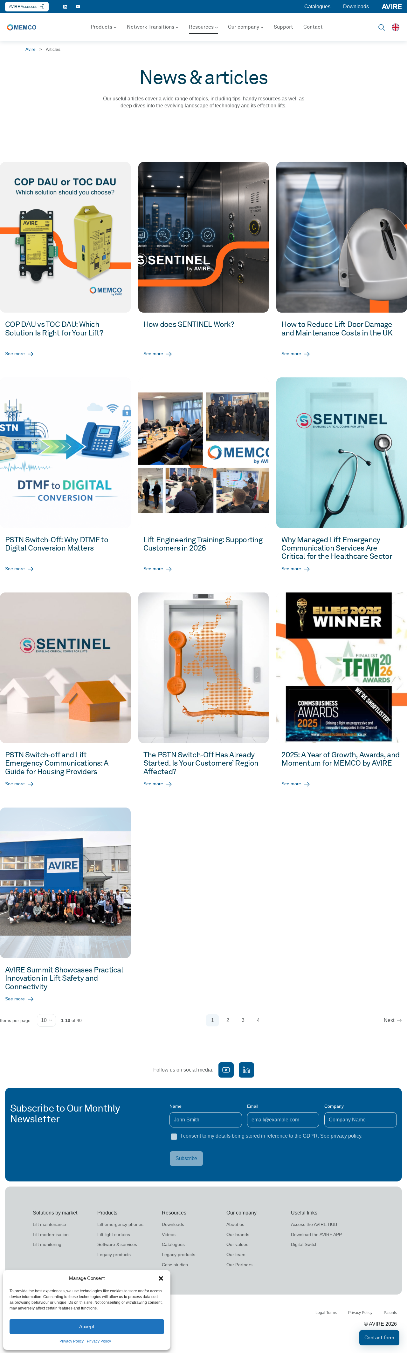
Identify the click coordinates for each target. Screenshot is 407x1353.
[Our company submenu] (262, 27)
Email (252, 1106)
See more (15, 353)
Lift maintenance (49, 1224)
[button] (161, 1278)
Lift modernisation (51, 1234)
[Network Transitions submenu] (177, 27)
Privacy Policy (71, 1341)
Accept (86, 1326)
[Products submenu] (115, 27)
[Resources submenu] (216, 27)
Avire (30, 49)
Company (334, 1106)
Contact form (379, 1338)
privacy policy (346, 1136)
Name (175, 1106)
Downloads (356, 6)
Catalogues (317, 6)
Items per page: (16, 1020)
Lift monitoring (47, 1244)
